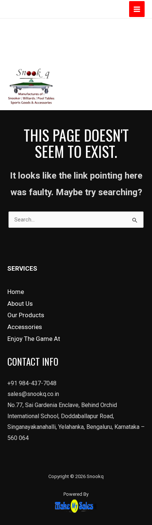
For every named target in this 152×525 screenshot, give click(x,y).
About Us (20, 303)
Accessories (24, 327)
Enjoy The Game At (33, 338)
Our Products (25, 315)
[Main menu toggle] (137, 9)
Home (15, 291)
